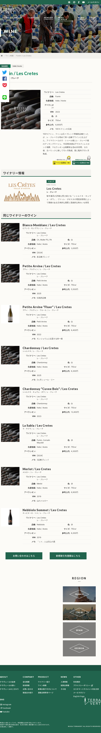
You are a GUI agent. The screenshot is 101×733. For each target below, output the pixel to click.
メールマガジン (79, 692)
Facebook (6, 708)
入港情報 (64, 682)
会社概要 (26, 682)
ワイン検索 (9, 56)
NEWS (81, 18)
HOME (5, 18)
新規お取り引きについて (47, 689)
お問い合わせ (28, 689)
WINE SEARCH (62, 19)
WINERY (48, 18)
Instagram (6, 704)
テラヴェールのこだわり (9, 689)
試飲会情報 (65, 685)
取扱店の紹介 (28, 692)
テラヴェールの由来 (7, 682)
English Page (79, 696)
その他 (63, 689)
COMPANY (33, 18)
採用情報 (26, 685)
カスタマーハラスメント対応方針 (86, 689)
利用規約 (76, 682)
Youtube (6, 712)
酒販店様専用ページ (45, 692)
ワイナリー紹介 (44, 682)
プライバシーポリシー (82, 685)
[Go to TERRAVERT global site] (69, 2)
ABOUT (18, 18)
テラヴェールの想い (7, 685)
